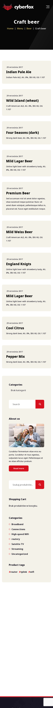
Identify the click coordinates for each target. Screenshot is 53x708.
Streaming (17, 548)
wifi (32, 571)
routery (16, 539)
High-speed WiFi (20, 534)
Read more (18, 468)
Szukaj (39, 484)
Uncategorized (20, 553)
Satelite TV (18, 544)
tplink (24, 571)
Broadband (17, 524)
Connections (18, 529)
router (14, 571)
